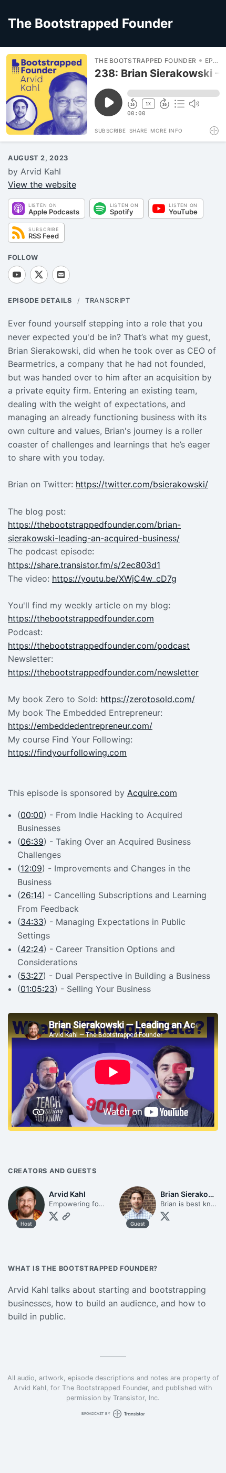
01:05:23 (37, 989)
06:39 (32, 841)
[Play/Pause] (46, 94)
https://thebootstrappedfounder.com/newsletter (103, 672)
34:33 (32, 921)
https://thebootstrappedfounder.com (81, 618)
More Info (166, 130)
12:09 (31, 868)
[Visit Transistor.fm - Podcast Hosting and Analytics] (215, 130)
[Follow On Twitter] (53, 1216)
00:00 (32, 815)
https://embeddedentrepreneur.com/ (80, 726)
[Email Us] (61, 274)
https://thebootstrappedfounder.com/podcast (99, 645)
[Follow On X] (39, 274)
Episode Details (40, 300)
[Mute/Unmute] (194, 103)
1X (148, 104)
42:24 (32, 949)
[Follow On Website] (66, 1216)
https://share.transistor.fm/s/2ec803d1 (84, 565)
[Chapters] (179, 104)
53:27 (31, 975)
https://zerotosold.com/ (147, 699)
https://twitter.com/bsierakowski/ (142, 484)
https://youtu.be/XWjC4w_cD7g (114, 578)
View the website (42, 184)
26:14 (31, 895)
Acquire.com (152, 793)
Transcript (107, 300)
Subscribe (110, 130)
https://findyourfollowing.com (67, 752)
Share (138, 130)
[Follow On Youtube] (17, 274)
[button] (173, 93)
